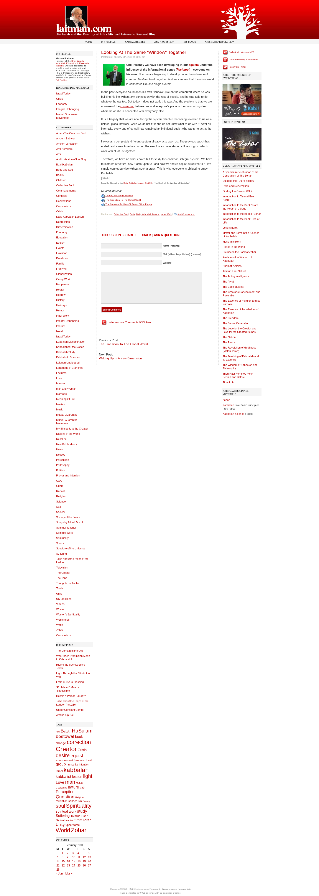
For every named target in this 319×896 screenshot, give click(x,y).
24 (73, 865)
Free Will (61, 268)
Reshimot (183, 69)
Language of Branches (69, 367)
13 (89, 857)
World (59, 625)
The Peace (229, 342)
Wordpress (167, 889)
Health (60, 289)
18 (79, 861)
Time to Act (229, 382)
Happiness (62, 284)
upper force (73, 825)
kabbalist (63, 776)
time (78, 820)
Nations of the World (68, 433)
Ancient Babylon (66, 138)
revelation (61, 801)
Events (60, 248)
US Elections (63, 598)
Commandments (66, 190)
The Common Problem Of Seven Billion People (128, 204)
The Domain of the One (70, 650)
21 (57, 865)
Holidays (61, 305)
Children (61, 180)
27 (89, 865)
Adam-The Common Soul (71, 133)
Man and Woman (66, 388)
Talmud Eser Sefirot (234, 271)
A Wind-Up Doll (65, 715)
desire (63, 755)
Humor (60, 310)
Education (62, 237)
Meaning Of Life (65, 399)
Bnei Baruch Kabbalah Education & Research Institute (72, 63)
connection (127, 106)
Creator (66, 748)
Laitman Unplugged (68, 362)
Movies (60, 404)
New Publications (66, 444)
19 (84, 861)
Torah (59, 588)
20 (89, 861)
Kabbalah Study (65, 352)
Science (61, 501)
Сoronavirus (63, 635)
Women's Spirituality (68, 614)
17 (73, 861)
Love (59, 378)
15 (63, 861)
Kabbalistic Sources (68, 357)
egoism (194, 64)
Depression (63, 221)
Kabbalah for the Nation (70, 347)
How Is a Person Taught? (71, 696)
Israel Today (63, 93)
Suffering (61, 553)
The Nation (229, 337)
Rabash (61, 491)
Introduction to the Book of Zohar (242, 213)
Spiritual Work (64, 532)
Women (60, 609)
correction (79, 742)
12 (84, 857)
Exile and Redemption (236, 186)
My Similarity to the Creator (72, 428)
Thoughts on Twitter (67, 583)
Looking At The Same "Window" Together (143, 52)
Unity (59, 593)
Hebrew (61, 294)
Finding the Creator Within (238, 191)
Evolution (61, 253)
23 (68, 865)
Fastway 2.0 (184, 889)
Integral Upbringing (67, 109)
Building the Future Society (238, 180)
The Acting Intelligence (236, 276)
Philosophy (62, 465)
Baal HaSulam (64, 164)
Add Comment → (186, 214)
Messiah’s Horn (232, 241)
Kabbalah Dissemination (70, 341)
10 (73, 857)
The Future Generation (236, 323)
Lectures (61, 373)
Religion (61, 496)
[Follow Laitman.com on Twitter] (225, 66)
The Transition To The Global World (123, 200)
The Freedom (230, 318)
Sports (60, 543)
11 (78, 857)
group (61, 764)
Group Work (63, 279)
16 (68, 861)
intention (84, 764)
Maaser (60, 383)
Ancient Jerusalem (67, 143)
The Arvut (228, 281)
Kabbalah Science (234, 413)
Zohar (59, 630)
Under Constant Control (70, 709)
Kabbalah (229, 405)
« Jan (59, 873)
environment (64, 760)
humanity (72, 764)
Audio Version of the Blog (71, 159)
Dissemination (64, 227)
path (82, 787)
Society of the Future (68, 517)
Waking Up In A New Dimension (120, 358)
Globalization (64, 274)
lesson (77, 777)
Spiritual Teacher (66, 527)
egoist (77, 755)
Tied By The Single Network (119, 195)
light (87, 776)
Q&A (59, 480)
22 (63, 865)
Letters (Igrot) (230, 227)
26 (84, 865)
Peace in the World (234, 246)
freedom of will (83, 760)
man (70, 782)
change (61, 743)
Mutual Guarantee (66, 414)
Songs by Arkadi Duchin (70, 522)
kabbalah (76, 770)
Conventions (63, 201)
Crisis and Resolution (219, 41)
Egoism (60, 242)
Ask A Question (164, 41)
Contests (61, 195)
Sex (58, 506)
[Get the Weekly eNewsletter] (225, 59)
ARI (58, 731)
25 (79, 865)
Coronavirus (63, 206)
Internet (60, 326)
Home (88, 41)
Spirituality (62, 538)
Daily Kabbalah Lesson (70, 216)
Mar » (68, 873)
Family (60, 263)
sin (80, 801)
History (60, 300)
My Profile (108, 41)
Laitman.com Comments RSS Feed (130, 322)
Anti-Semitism (64, 148)
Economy (61, 104)
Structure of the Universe (70, 548)
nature (73, 787)
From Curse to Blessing (70, 682)
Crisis (59, 98)
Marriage (61, 393)
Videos (60, 604)
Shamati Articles (232, 266)
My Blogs (190, 41)
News (59, 449)
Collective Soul (65, 185)
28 (57, 869)
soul (60, 806)
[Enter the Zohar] (241, 143)
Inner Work (62, 315)
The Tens (61, 578)
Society (60, 512)
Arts (58, 154)
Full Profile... (62, 80)
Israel (59, 331)
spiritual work (66, 811)
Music (59, 409)
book (79, 737)
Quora (60, 486)
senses (72, 801)
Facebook (62, 258)
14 (57, 861)
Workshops (62, 619)
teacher (70, 820)
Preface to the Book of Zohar (239, 252)
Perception (62, 459)
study (82, 811)
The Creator (63, 572)
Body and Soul (65, 169)
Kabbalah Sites (135, 41)
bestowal (65, 736)
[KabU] (241, 99)
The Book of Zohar (233, 286)
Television (62, 567)
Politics (60, 470)
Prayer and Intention (68, 475)
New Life (61, 439)
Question (65, 796)
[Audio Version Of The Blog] (225, 52)
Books (60, 175)
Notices (60, 454)
